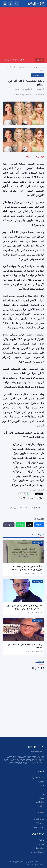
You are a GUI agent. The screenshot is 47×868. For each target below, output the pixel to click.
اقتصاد (42, 785)
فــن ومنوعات (32, 67)
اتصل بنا (41, 844)
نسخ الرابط (9, 524)
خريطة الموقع (39, 827)
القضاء (42, 798)
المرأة (42, 806)
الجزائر (42, 789)
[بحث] (16, 3)
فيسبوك (39, 524)
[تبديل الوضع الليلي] (10, 3)
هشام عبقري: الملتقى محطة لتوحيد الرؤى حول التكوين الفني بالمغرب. (25, 567)
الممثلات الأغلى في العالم (18, 507)
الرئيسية (41, 67)
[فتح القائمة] (5, 3)
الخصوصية (29, 864)
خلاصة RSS (40, 823)
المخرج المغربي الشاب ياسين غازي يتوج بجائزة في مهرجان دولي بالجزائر (24, 606)
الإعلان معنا (40, 848)
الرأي (42, 793)
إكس (29, 524)
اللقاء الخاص (40, 802)
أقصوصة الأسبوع (38, 777)
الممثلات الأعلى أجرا (37, 507)
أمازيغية (41, 781)
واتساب (20, 524)
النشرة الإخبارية (39, 818)
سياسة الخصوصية (37, 852)
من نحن (41, 839)
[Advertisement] (23, 33)
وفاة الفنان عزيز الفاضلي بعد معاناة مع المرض (25, 645)
